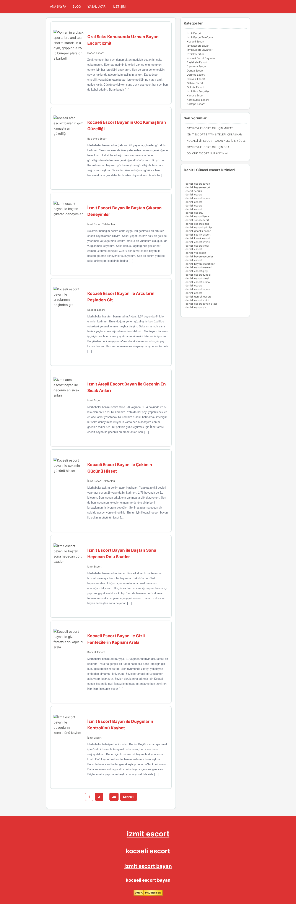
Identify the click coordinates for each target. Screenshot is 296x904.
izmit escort (148, 833)
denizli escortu (194, 212)
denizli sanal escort (197, 220)
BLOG (77, 6)
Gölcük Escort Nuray (203, 153)
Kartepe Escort (196, 104)
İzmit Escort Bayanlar (199, 49)
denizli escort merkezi (198, 267)
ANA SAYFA (58, 6)
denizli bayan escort (197, 187)
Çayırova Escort (196, 66)
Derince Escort (196, 74)
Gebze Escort (195, 83)
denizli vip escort (195, 252)
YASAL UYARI (97, 6)
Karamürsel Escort (198, 99)
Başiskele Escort (97, 138)
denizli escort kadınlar (198, 227)
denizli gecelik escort (198, 231)
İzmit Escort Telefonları (101, 224)
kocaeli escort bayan (148, 880)
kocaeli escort (148, 851)
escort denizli (193, 191)
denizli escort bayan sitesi (201, 303)
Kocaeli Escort (96, 309)
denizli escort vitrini (197, 300)
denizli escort (193, 194)
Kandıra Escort (195, 95)
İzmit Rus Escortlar (198, 91)
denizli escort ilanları (197, 216)
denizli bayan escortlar (199, 256)
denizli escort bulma (197, 282)
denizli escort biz (195, 307)
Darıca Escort (95, 53)
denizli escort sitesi (197, 245)
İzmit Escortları (196, 54)
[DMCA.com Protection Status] (148, 894)
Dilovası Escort (196, 79)
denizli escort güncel (198, 274)
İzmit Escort (94, 400)
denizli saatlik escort (197, 234)
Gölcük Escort (195, 87)
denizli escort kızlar (197, 223)
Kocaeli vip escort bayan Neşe (208, 140)
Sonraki (128, 796)
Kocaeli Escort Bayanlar (201, 58)
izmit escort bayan (148, 866)
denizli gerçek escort (198, 296)
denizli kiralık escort (197, 238)
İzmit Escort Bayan (198, 45)
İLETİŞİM (119, 6)
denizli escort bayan (197, 183)
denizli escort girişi (196, 271)
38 (114, 796)
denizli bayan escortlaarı (200, 263)
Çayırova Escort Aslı (202, 128)
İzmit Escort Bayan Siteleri (206, 134)
